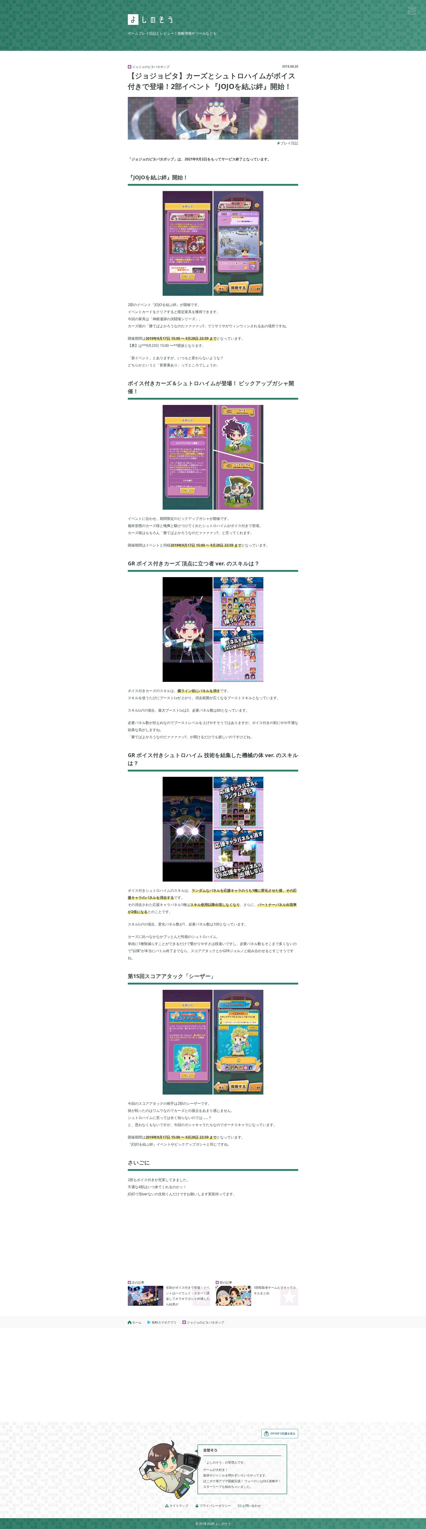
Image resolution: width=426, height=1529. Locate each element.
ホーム (135, 1322)
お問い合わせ (249, 1505)
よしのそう (223, 1523)
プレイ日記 (289, 143)
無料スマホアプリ (162, 1322)
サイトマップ (176, 1505)
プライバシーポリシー (213, 1505)
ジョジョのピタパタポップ (203, 1322)
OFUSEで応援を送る (282, 1433)
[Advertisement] (213, 1239)
